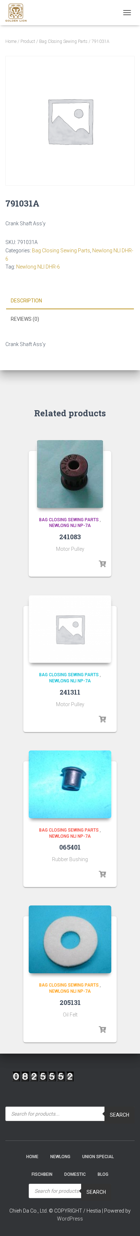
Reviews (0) (25, 319)
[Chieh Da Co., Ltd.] (18, 13)
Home (11, 41)
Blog (103, 1174)
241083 (70, 536)
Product (27, 41)
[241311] (70, 629)
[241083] (70, 474)
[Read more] (102, 564)
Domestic (75, 1174)
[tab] (70, 301)
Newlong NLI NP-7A (70, 525)
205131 (70, 1002)
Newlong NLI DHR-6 (38, 267)
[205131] (70, 939)
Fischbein (42, 1174)
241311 (70, 692)
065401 (70, 847)
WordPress (70, 1219)
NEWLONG (60, 1156)
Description (26, 301)
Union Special (98, 1156)
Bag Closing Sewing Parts (63, 41)
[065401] (70, 784)
